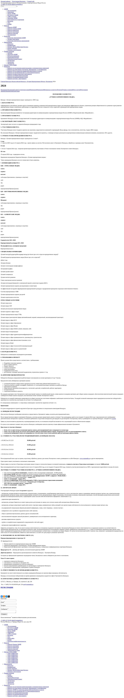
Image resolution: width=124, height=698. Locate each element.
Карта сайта (10, 638)
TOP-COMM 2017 (12, 658)
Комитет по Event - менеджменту (16, 78)
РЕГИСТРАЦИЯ (7, 587)
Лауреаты (59, 89)
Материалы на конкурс (50, 89)
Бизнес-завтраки (12, 48)
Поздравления (11, 34)
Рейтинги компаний (13, 56)
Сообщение (4, 609)
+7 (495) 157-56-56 (6, 4)
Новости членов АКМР (14, 28)
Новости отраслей (12, 33)
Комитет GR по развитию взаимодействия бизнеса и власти (24, 71)
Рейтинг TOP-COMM (10, 65)
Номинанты (40, 89)
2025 (4, 91)
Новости (6, 25)
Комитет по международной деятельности (19, 74)
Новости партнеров (13, 31)
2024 (7, 91)
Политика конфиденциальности (16, 641)
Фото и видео (76, 89)
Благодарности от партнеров (15, 19)
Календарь (7, 36)
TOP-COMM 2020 (12, 662)
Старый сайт (30, 1)
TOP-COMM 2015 (12, 655)
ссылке (114, 418)
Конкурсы (10, 44)
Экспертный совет (12, 89)
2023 (10, 91)
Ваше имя (4, 598)
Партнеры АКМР (12, 18)
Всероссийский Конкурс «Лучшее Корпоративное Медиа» (28, 81)
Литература (10, 63)
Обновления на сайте (13, 650)
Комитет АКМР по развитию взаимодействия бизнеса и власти (25, 690)
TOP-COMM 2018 (12, 659)
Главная (3, 81)
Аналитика (10, 62)
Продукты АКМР (12, 54)
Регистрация (15, 1)
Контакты (22, 1)
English (9, 24)
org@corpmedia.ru (28, 584)
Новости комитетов (13, 30)
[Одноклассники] (4, 596)
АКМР (6, 9)
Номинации (33, 89)
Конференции (11, 45)
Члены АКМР (11, 13)
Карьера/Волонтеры (13, 57)
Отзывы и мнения (67, 89)
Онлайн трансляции (13, 39)
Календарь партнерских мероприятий (18, 41)
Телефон (3, 605)
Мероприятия (8, 42)
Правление (10, 12)
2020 (18, 91)
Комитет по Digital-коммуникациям (17, 75)
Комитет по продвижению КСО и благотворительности (23, 72)
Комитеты (7, 66)
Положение (49, 81)
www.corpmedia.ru (85, 458)
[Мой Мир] (6, 596)
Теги (8, 22)
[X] (9, 596)
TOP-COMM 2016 (12, 656)
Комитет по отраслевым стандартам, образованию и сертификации (26, 688)
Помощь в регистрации (14, 50)
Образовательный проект (14, 59)
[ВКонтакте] (2, 596)
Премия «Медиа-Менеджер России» (17, 47)
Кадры (9, 674)
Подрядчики (11, 60)
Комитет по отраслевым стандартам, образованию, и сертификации (26, 69)
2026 (2, 91)
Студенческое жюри (24, 89)
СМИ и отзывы (11, 16)
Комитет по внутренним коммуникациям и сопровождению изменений (28, 68)
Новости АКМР (12, 27)
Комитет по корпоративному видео (17, 77)
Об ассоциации (11, 10)
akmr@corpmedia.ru (17, 4)
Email (3, 602)
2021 (15, 91)
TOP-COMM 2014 (12, 653)
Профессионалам (9, 51)
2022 (12, 91)
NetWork (9, 53)
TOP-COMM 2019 (12, 661)
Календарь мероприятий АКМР (16, 38)
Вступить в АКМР (12, 15)
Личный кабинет (5, 1)
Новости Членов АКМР (14, 644)
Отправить (4, 614)
